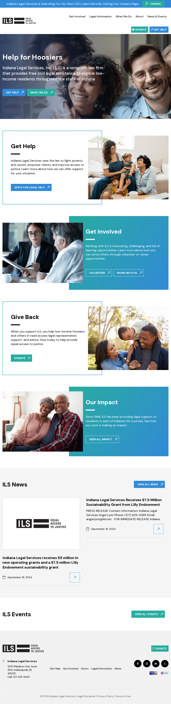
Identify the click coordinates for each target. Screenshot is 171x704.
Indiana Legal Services (62, 696)
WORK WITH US (127, 273)
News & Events (157, 16)
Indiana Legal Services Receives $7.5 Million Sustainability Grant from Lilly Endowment (124, 502)
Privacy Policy (105, 696)
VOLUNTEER (97, 273)
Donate (140, 29)
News (118, 668)
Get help (12, 92)
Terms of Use (123, 696)
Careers (155, 3)
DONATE (19, 358)
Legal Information (100, 16)
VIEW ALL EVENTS (146, 614)
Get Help (160, 29)
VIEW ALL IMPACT (100, 439)
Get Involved (77, 16)
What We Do (124, 16)
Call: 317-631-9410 (19, 677)
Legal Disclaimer (86, 696)
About (140, 16)
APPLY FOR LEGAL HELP (29, 187)
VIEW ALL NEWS (147, 484)
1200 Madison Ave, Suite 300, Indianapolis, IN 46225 (22, 670)
